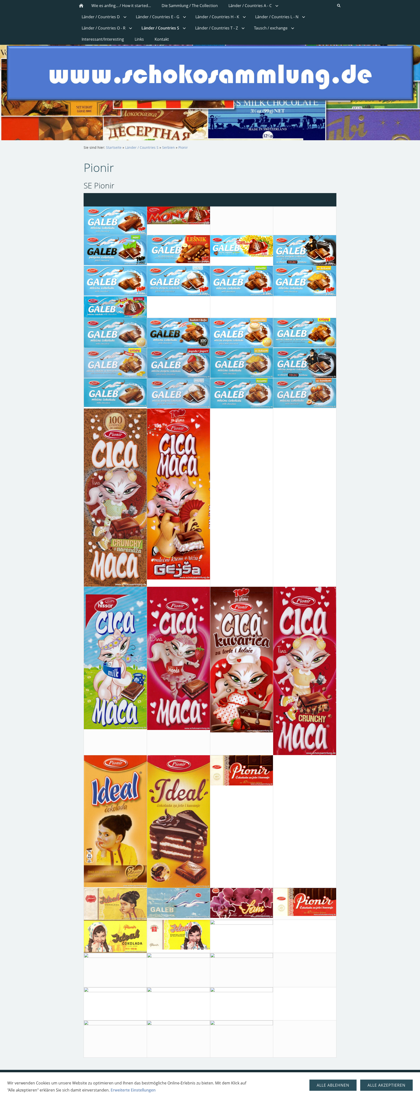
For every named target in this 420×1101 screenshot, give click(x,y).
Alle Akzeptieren (386, 1085)
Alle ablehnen (333, 1085)
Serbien (168, 147)
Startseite (114, 147)
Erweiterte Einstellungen (133, 1090)
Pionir (183, 147)
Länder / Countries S (141, 147)
